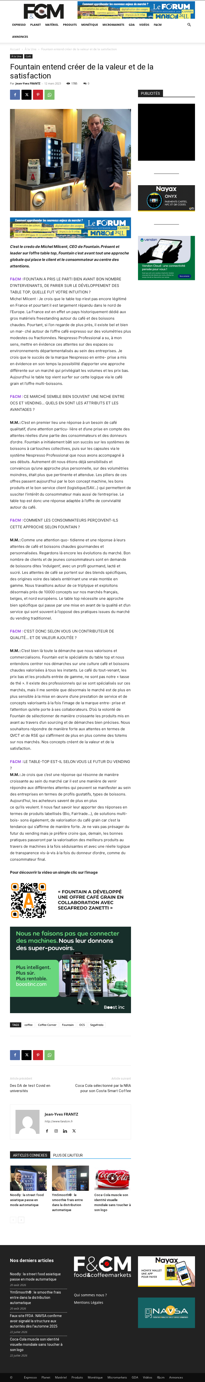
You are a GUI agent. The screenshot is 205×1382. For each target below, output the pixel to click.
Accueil (15, 49)
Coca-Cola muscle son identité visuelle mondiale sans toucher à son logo (36, 1344)
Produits (70, 24)
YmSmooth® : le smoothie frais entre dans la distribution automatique (35, 1297)
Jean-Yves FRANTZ (28, 83)
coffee (28, 1025)
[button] (189, 24)
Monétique (89, 24)
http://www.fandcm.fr (59, 1121)
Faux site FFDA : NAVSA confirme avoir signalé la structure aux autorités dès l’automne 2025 (36, 1321)
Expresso (19, 24)
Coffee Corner (47, 1025)
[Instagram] (58, 1131)
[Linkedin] (67, 1131)
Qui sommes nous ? (90, 1295)
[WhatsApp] (49, 95)
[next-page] (21, 1220)
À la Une (30, 49)
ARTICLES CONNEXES (30, 1155)
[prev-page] (13, 1220)
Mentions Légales (88, 1302)
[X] (27, 95)
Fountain (68, 1025)
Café (28, 56)
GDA (132, 24)
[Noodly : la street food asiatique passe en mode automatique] (28, 1178)
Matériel (51, 24)
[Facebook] (15, 95)
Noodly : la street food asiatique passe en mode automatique (27, 1200)
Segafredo (97, 1025)
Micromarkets (113, 24)
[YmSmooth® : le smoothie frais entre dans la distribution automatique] (70, 1178)
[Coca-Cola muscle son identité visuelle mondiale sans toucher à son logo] (112, 1178)
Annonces (20, 36)
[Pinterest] (38, 95)
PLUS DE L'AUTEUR (68, 1155)
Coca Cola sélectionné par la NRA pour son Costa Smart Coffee (103, 1088)
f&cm (158, 24)
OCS (82, 1025)
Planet (35, 24)
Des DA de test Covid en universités (30, 1088)
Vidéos (144, 24)
